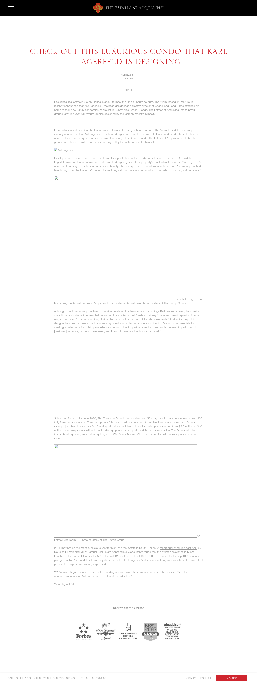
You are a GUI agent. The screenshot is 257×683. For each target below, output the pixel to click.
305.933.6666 (98, 678)
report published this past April (178, 547)
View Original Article (66, 584)
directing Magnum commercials (171, 323)
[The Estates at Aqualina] (128, 7)
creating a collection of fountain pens (76, 327)
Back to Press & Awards (128, 608)
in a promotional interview (78, 315)
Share (129, 90)
